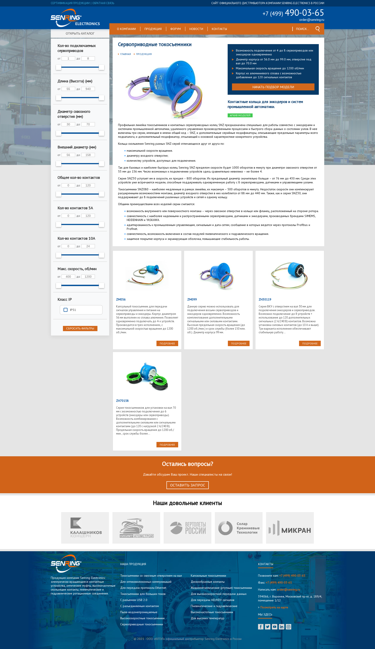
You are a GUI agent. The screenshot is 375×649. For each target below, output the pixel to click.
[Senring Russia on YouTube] (274, 627)
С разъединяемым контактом (139, 606)
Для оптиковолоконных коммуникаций (145, 582)
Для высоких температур (207, 618)
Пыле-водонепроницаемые (138, 612)
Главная (125, 54)
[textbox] (302, 29)
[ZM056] (147, 275)
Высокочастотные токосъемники (212, 612)
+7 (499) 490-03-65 (292, 576)
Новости (196, 29)
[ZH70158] (147, 377)
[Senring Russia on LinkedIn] (281, 627)
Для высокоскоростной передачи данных (219, 594)
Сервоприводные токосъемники (141, 624)
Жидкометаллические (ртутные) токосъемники (221, 588)
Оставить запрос (187, 485)
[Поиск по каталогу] (317, 29)
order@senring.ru (311, 19)
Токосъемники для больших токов (143, 594)
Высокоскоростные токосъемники (142, 618)
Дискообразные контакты (208, 582)
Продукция (153, 29)
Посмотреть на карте (274, 607)
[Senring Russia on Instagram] (288, 627)
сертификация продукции (70, 3)
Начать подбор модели (273, 87)
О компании (126, 29)
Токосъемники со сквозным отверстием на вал (151, 576)
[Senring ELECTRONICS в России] (75, 17)
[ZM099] (218, 275)
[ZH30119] (290, 275)
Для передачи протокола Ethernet (143, 588)
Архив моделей (240, 115)
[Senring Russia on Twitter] (267, 627)
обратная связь (103, 3)
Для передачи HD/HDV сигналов (212, 600)
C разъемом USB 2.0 (133, 600)
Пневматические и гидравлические (214, 606)
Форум (175, 29)
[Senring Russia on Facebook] (260, 627)
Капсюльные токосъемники (208, 576)
